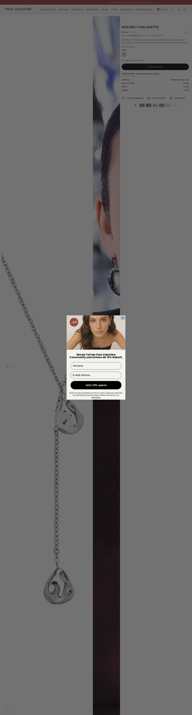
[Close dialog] (123, 318)
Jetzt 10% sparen (96, 385)
